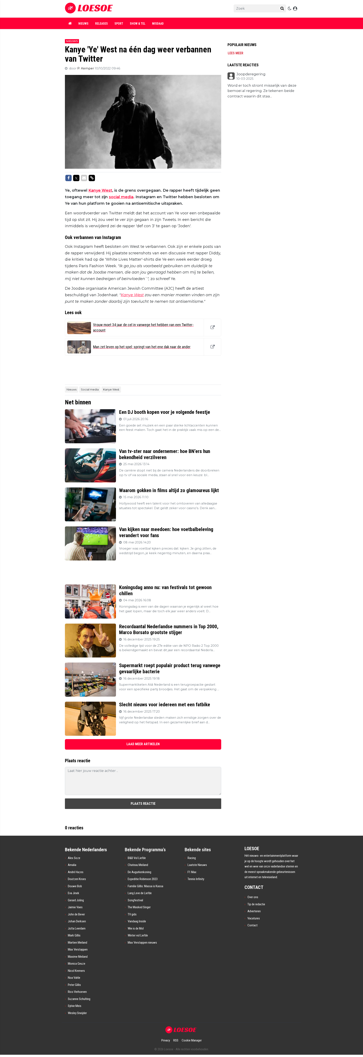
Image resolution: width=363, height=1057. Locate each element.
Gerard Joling (76, 900)
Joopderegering (251, 74)
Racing (192, 858)
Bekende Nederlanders (86, 849)
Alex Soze (74, 858)
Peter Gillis (74, 985)
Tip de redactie (256, 904)
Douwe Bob (75, 886)
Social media (90, 389)
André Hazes (75, 872)
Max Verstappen (78, 949)
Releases (101, 23)
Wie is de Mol (136, 928)
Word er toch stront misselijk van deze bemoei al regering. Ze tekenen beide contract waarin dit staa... (262, 90)
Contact (252, 925)
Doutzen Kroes (77, 879)
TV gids (132, 914)
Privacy (165, 1040)
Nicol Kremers (76, 971)
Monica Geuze (76, 963)
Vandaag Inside (137, 921)
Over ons (252, 897)
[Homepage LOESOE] (137, 8)
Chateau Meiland (138, 865)
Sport (118, 23)
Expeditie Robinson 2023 (143, 879)
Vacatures (253, 918)
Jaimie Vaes (75, 907)
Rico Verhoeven (77, 992)
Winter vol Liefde (138, 935)
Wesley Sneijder (77, 1013)
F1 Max (192, 872)
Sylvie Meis (74, 1006)
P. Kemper (86, 68)
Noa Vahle (74, 978)
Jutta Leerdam (76, 928)
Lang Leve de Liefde (140, 893)
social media (121, 197)
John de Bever (76, 914)
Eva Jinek (73, 893)
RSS (175, 1040)
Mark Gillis (74, 935)
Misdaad (158, 23)
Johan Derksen (77, 921)
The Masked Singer (139, 907)
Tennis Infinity (196, 879)
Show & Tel (137, 23)
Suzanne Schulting (79, 999)
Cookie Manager (192, 1040)
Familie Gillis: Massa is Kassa (145, 886)
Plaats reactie (143, 804)
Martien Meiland (77, 942)
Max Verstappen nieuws (142, 942)
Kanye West (100, 190)
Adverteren (254, 911)
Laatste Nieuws (197, 865)
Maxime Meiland (78, 957)
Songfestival (135, 900)
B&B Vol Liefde (137, 858)
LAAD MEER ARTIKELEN (143, 744)
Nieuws (83, 23)
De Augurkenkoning (139, 872)
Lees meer (235, 53)
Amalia (72, 865)
